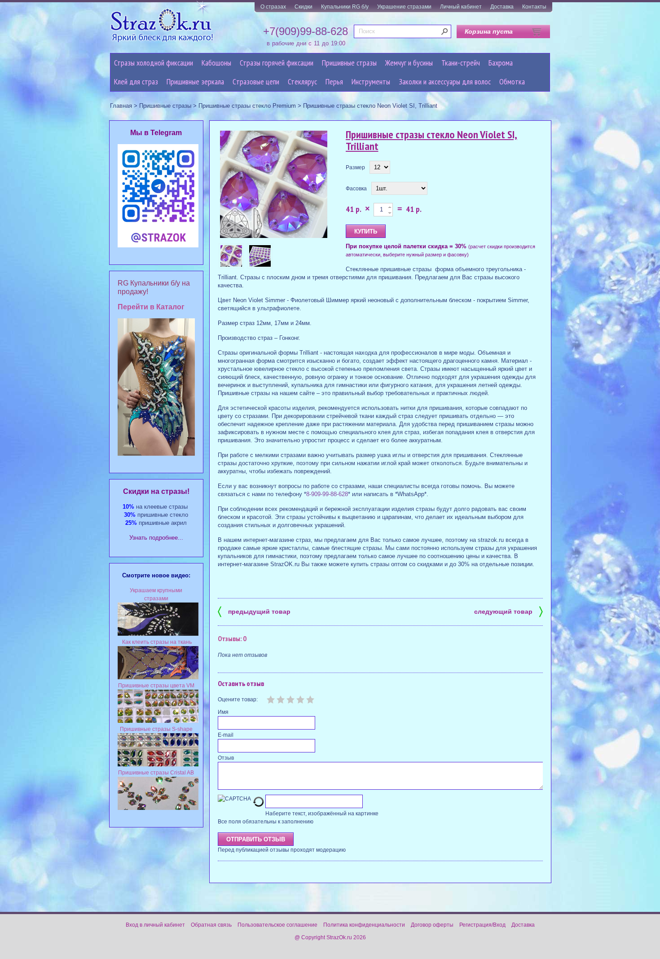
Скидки (303, 7)
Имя (223, 712)
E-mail (225, 735)
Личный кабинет (461, 7)
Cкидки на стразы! (156, 491)
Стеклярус (302, 81)
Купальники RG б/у (345, 7)
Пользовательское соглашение (277, 925)
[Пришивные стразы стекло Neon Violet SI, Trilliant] (274, 185)
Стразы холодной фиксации (153, 62)
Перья (334, 81)
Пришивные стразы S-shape (156, 729)
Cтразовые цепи (256, 81)
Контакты (534, 7)
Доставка (502, 7)
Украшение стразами (404, 7)
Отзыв (226, 758)
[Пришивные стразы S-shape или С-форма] (158, 764)
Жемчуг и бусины (409, 62)
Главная (121, 105)
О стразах (273, 7)
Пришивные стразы (349, 62)
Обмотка (512, 81)
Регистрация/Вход (482, 925)
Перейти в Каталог (151, 307)
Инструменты (371, 81)
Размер (355, 167)
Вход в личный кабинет (155, 925)
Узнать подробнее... (156, 537)
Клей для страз (136, 81)
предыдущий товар (254, 611)
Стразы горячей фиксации (276, 62)
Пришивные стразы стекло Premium (247, 105)
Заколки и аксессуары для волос (445, 81)
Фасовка (356, 188)
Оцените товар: (238, 699)
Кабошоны (216, 62)
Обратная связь (211, 925)
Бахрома (500, 62)
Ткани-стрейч (460, 62)
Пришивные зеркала (195, 81)
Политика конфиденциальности (364, 925)
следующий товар (508, 611)
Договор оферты (432, 925)
